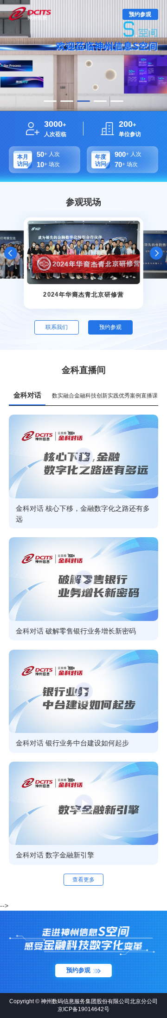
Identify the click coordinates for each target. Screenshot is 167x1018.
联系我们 (56, 327)
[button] (50, 101)
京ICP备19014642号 (83, 1009)
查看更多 (83, 879)
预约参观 (140, 14)
